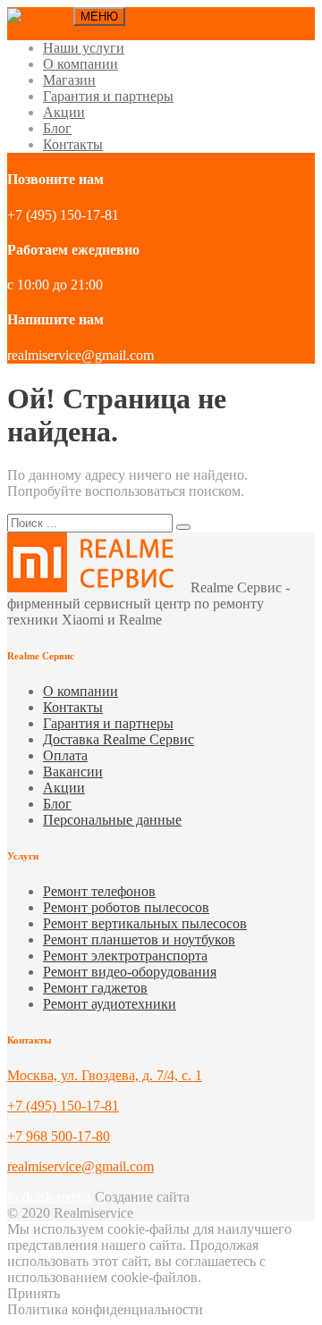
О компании (80, 63)
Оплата (65, 755)
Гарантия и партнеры (108, 96)
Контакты (73, 144)
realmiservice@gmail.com (80, 1166)
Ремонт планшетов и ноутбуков (139, 939)
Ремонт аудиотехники (109, 1003)
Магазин (69, 80)
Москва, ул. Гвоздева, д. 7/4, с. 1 (104, 1075)
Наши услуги (83, 47)
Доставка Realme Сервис (118, 739)
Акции (64, 112)
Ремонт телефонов (99, 891)
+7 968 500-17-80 (58, 1136)
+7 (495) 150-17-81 (63, 1105)
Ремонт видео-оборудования (129, 971)
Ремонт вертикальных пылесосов (145, 923)
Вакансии (73, 771)
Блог (57, 128)
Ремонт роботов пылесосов (126, 907)
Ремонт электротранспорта (125, 955)
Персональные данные (112, 819)
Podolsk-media (49, 1196)
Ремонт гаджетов (95, 987)
